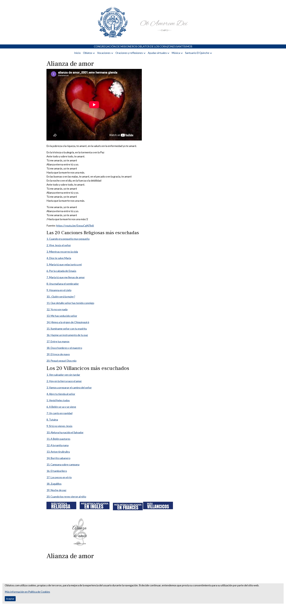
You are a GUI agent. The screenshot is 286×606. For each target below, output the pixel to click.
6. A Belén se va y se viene (61, 406)
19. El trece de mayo (58, 354)
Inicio (77, 52)
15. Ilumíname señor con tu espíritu (66, 328)
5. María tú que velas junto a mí (64, 264)
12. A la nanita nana (57, 445)
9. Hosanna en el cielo (58, 290)
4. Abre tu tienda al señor (60, 394)
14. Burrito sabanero (58, 458)
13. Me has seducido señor (61, 315)
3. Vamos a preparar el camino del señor (69, 387)
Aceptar (10, 598)
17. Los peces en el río (59, 477)
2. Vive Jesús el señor (58, 245)
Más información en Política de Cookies (27, 591)
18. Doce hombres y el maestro (64, 347)
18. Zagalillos (54, 483)
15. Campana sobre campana (62, 464)
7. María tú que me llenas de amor (65, 277)
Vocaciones (104, 52)
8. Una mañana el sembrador (62, 283)
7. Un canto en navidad (59, 413)
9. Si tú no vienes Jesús (59, 426)
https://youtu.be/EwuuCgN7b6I (75, 225)
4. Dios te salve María (58, 258)
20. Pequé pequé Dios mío (61, 360)
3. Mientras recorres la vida (62, 251)
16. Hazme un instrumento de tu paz (67, 335)
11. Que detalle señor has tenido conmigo (70, 303)
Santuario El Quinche (197, 52)
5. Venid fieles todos (58, 400)
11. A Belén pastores (58, 438)
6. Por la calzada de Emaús (61, 270)
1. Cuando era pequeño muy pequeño (68, 238)
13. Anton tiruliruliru (58, 451)
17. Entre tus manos (57, 341)
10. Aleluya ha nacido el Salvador (65, 432)
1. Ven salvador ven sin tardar (63, 374)
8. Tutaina (52, 419)
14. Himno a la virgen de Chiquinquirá (67, 322)
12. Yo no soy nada (56, 309)
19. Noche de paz (56, 490)
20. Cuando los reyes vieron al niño (66, 496)
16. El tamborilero (56, 471)
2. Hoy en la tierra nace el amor (64, 381)
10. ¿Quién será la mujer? (60, 296)
